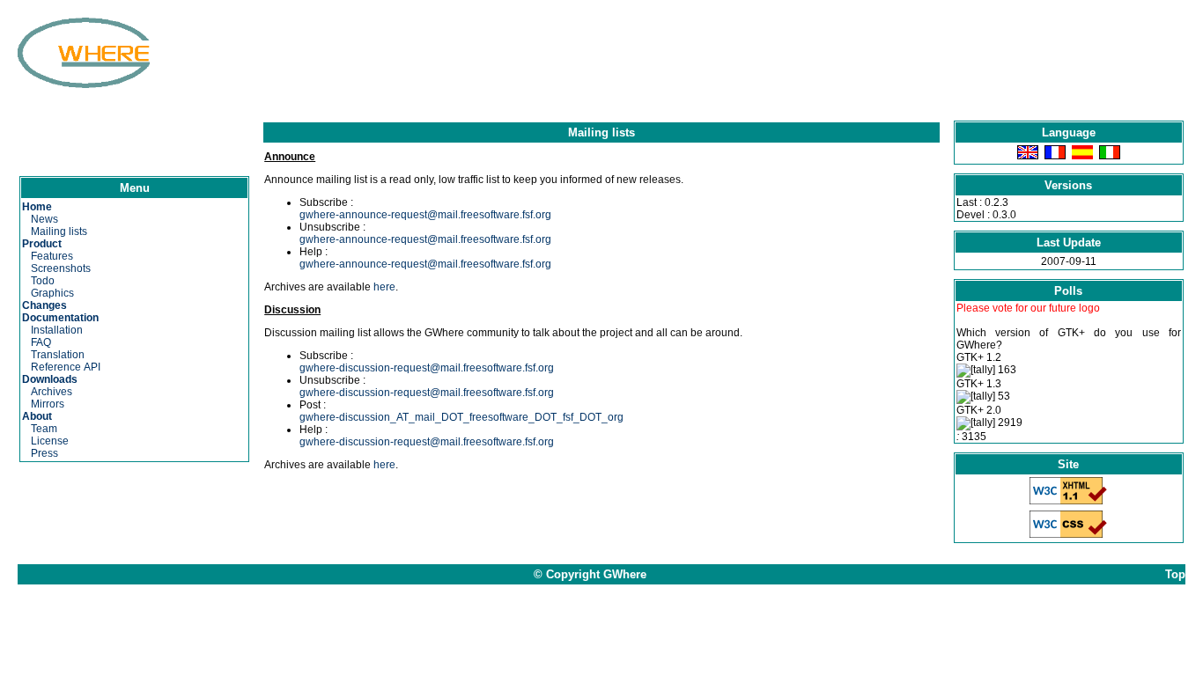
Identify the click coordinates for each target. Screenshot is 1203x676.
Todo (43, 281)
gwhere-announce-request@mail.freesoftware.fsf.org (425, 215)
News (44, 219)
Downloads (49, 379)
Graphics (52, 293)
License (50, 441)
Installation (57, 330)
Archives (51, 392)
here (384, 287)
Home (37, 207)
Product (42, 244)
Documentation (60, 318)
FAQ (41, 342)
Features (52, 256)
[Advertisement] (584, 57)
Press (44, 453)
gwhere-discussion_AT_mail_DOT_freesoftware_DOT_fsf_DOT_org (461, 417)
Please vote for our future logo (1028, 308)
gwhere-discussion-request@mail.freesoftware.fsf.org (426, 368)
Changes (44, 305)
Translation (58, 355)
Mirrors (47, 404)
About (37, 416)
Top (1175, 574)
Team (44, 428)
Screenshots (61, 268)
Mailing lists (59, 231)
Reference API (65, 367)
